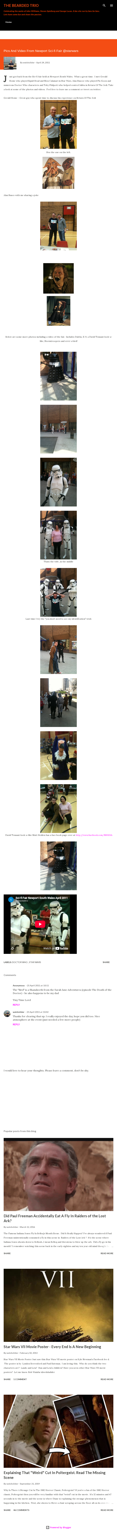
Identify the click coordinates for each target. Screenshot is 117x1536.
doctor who (20, 962)
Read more (107, 1253)
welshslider (18, 1012)
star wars (35, 962)
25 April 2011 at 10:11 (38, 985)
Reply (16, 1004)
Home (8, 22)
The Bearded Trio (21, 5)
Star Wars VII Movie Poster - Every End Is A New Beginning (52, 1346)
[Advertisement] (58, 1098)
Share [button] (106, 962)
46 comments (21, 1510)
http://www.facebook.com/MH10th (94, 835)
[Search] (104, 5)
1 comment (20, 1379)
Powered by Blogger (60, 1527)
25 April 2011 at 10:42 (37, 1012)
